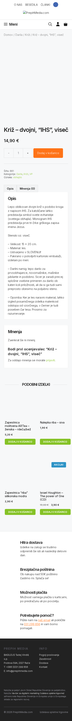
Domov (8, 34)
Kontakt (43, 667)
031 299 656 (32, 624)
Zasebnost (45, 658)
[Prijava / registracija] (58, 24)
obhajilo (17, 177)
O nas (18, 4)
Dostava (43, 662)
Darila (18, 34)
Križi (27, 34)
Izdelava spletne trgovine (54, 712)
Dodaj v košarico (48, 153)
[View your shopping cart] (65, 24)
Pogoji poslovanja (49, 654)
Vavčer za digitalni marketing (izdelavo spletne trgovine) (38, 693)
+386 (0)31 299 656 (17, 667)
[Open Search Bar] (50, 24)
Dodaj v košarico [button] (20, 441)
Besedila (31, 4)
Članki (45, 4)
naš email (44, 620)
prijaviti (50, 360)
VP (31, 174)
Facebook (55, 4)
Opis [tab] (10, 188)
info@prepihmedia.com (19, 671)
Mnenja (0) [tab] (27, 188)
